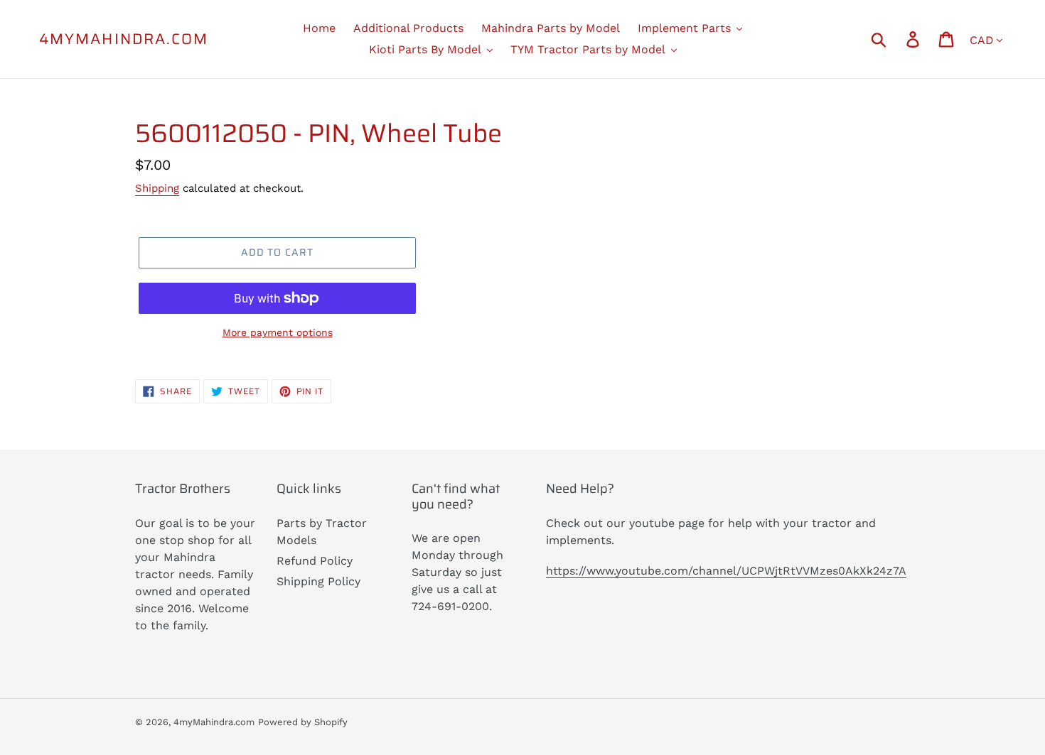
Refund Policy (315, 560)
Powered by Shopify (303, 722)
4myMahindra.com (124, 39)
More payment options (278, 332)
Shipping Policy (318, 581)
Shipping (157, 188)
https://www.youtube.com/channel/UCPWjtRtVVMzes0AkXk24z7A (726, 570)
